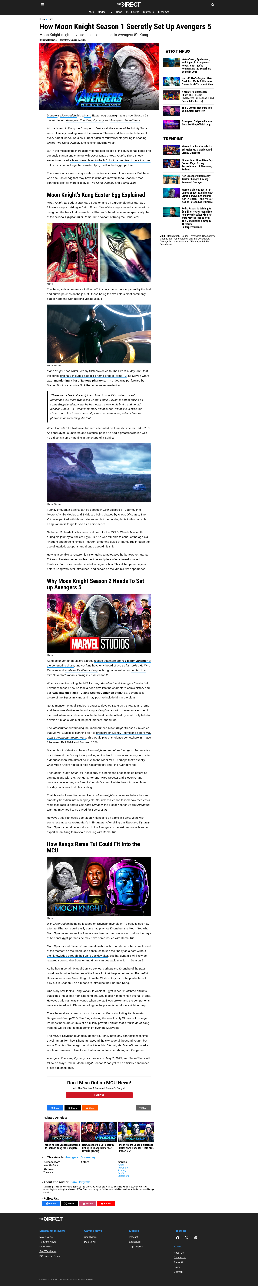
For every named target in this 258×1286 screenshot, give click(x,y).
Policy (177, 1267)
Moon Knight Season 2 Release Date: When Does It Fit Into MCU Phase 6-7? (136, 1147)
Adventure (123, 1167)
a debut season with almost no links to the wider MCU (81, 760)
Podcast (133, 1237)
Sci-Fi (121, 1173)
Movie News (46, 1237)
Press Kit (178, 1262)
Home (42, 19)
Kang (87, 115)
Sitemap (178, 1272)
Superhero (123, 1176)
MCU (91, 11)
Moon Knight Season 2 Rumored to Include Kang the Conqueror (62, 1146)
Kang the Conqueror (198, 238)
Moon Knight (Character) (173, 238)
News (119, 11)
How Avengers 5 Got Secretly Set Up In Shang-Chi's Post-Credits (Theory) (98, 1147)
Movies (102, 11)
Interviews (163, 11)
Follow (52, 1203)
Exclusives (134, 1242)
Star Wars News (47, 1251)
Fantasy (122, 1170)
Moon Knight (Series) (178, 236)
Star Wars (148, 11)
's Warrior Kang (81, 670)
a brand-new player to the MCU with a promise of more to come (110, 160)
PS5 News (90, 1242)
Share (56, 1108)
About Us (179, 1252)
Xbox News (90, 1237)
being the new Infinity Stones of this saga (120, 1018)
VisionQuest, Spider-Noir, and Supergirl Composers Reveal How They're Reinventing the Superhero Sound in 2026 (196, 65)
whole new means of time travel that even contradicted (95, 1050)
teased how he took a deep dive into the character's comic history (102, 687)
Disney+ (52, 115)
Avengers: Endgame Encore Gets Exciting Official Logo (197, 123)
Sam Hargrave (49, 40)
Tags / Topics (136, 1246)
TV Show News (47, 1242)
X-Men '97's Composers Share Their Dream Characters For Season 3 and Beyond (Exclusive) (198, 96)
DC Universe (132, 11)
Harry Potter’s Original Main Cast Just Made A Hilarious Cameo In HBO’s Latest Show (197, 81)
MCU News (45, 1246)
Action (121, 1165)
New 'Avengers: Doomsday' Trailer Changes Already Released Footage (196, 179)
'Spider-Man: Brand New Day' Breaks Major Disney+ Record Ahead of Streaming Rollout (197, 165)
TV (110, 11)
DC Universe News (49, 1256)
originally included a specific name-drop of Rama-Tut (93, 375)
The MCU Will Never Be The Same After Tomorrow (197, 109)
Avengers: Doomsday (80, 1157)
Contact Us (180, 1257)
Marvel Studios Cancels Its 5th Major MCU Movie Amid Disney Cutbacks (197, 149)
